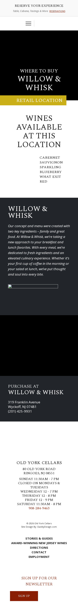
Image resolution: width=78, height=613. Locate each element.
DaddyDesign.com (47, 526)
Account (46, 23)
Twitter (30, 516)
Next (73, 175)
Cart (39, 23)
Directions (39, 547)
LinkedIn (48, 516)
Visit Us (52, 23)
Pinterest (42, 516)
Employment (39, 557)
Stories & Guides (39, 538)
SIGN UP (24, 596)
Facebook (24, 516)
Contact (39, 552)
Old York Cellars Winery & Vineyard (39, 41)
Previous (5, 175)
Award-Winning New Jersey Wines (39, 543)
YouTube (54, 516)
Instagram (36, 516)
